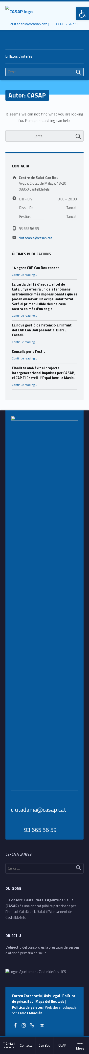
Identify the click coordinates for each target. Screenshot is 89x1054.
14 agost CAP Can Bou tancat (35, 268)
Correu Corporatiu (27, 996)
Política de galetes (28, 1007)
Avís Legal (52, 996)
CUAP (62, 1045)
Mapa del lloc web (50, 1001)
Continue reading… (24, 275)
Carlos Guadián (30, 1013)
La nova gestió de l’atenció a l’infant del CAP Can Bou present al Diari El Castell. (42, 330)
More (80, 1048)
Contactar (27, 1045)
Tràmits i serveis (9, 1045)
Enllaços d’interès (18, 56)
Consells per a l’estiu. (29, 351)
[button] (82, 13)
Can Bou (44, 1045)
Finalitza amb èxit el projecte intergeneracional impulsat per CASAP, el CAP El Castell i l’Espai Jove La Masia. (43, 373)
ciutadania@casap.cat (35, 238)
